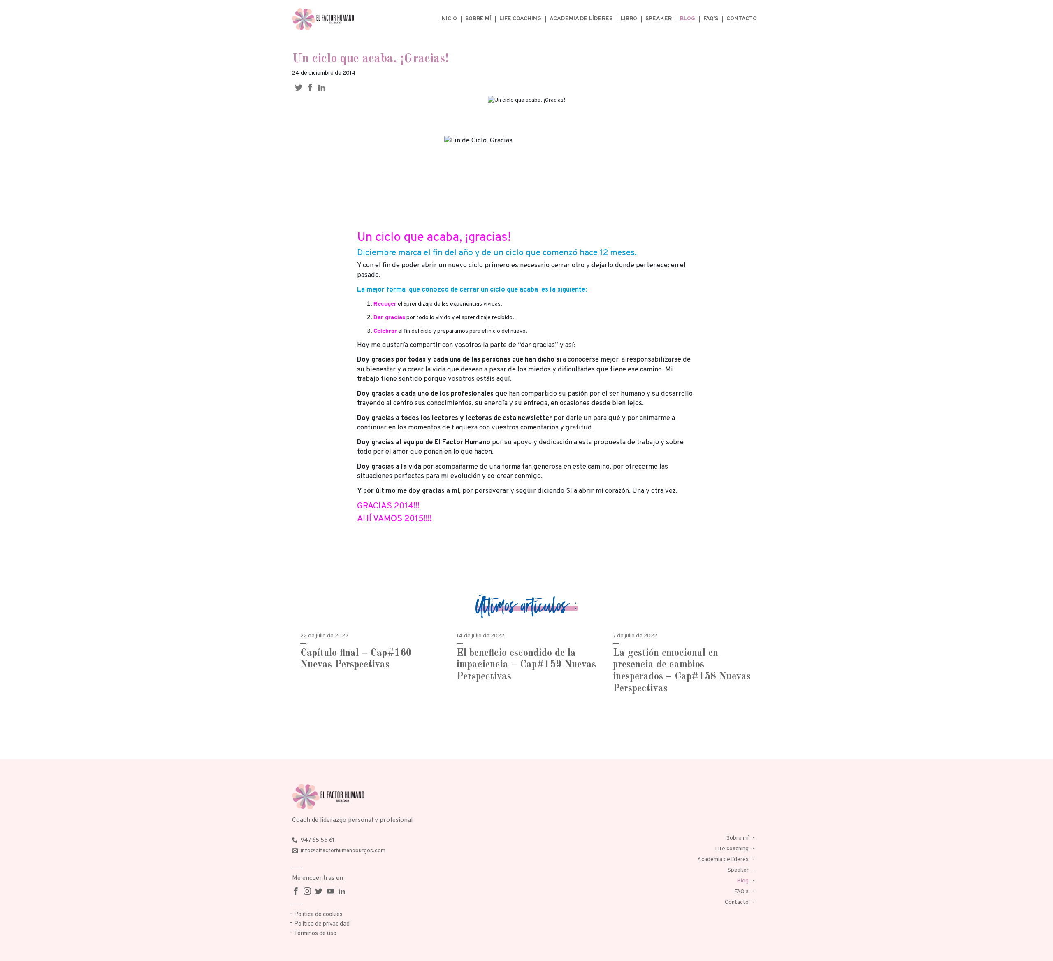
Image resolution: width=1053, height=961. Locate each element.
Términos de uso (315, 934)
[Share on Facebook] (312, 87)
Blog (687, 18)
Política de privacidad (322, 924)
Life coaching (520, 18)
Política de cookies (318, 915)
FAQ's (710, 18)
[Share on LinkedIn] (323, 87)
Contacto (741, 18)
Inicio (448, 18)
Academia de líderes (581, 18)
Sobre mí (478, 18)
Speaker (658, 18)
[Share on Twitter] (300, 87)
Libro (629, 18)
